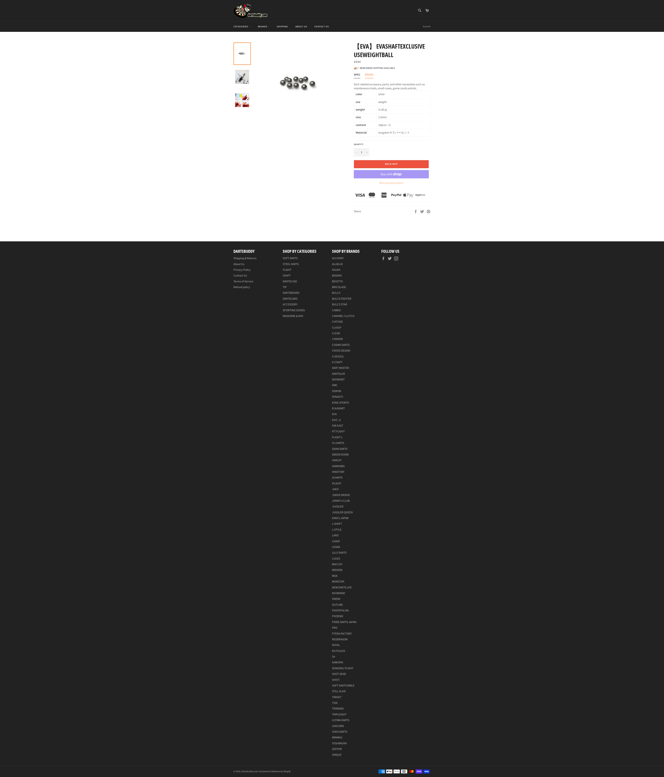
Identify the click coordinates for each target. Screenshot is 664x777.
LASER (336, 541)
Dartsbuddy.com (250, 771)
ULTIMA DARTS (340, 720)
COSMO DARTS (341, 345)
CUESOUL (338, 357)
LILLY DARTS (339, 553)
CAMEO (336, 310)
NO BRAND (338, 593)
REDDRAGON (340, 639)
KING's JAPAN (340, 518)
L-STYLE (337, 530)
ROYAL (336, 645)
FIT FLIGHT (338, 431)
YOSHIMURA (339, 743)
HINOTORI (338, 472)
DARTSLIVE (338, 374)
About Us (301, 26)
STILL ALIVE (339, 691)
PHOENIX (337, 616)
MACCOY (337, 564)
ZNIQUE (337, 755)
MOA (335, 576)
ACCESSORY (290, 304)
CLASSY (336, 328)
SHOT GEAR (339, 674)
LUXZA (336, 559)
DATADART (338, 380)
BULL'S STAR (339, 304)
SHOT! (336, 680)
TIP (285, 287)
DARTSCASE (290, 281)
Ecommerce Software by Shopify (275, 771)
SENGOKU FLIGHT (342, 668)
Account (427, 26)
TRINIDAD (338, 709)
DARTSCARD (290, 299)
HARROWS (338, 466)
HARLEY (337, 460)
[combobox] (419, 11)
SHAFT (287, 276)
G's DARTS (338, 443)
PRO (334, 628)
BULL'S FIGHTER (341, 299)
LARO (335, 535)
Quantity (358, 144)
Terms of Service (243, 281)
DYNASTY (337, 397)
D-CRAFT (337, 362)
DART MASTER (340, 368)
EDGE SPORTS (340, 403)
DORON (336, 391)
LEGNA (336, 547)
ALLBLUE (337, 264)
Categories (241, 26)
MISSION (337, 570)
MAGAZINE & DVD (293, 316)
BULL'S (336, 293)
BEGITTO (337, 281)
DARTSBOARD (291, 293)
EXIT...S (336, 420)
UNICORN (338, 726)
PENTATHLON (340, 610)
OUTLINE (337, 605)
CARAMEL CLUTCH (343, 316)
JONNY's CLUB (341, 501)
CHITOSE (337, 322)
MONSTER (338, 582)
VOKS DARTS (339, 732)
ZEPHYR (337, 749)
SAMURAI (337, 662)
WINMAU (337, 737)
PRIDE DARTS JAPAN (344, 622)
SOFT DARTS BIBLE (343, 686)
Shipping (282, 26)
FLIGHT (287, 270)
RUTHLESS (338, 651)
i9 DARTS (337, 478)
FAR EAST (337, 426)
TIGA (335, 703)
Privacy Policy (242, 270)
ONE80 (336, 599)
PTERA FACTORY (342, 634)
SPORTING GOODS (294, 310)
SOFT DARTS (290, 258)
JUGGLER (337, 507)
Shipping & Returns (244, 258)
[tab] (357, 75)
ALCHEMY (338, 258)
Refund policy (241, 287)
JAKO (335, 489)
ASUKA (336, 270)
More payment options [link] (391, 183)
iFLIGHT (336, 483)
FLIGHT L (337, 437)
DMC (335, 385)
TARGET (337, 697)
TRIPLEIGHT (339, 714)
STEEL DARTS (291, 264)
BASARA (337, 276)
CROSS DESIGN (341, 351)
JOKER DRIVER (341, 495)
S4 (333, 657)
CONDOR (337, 339)
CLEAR (336, 333)
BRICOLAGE (339, 287)
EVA (334, 414)
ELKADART (338, 408)
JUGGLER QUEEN (342, 512)
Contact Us (321, 26)
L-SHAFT (337, 524)
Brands (263, 26)
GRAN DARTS (339, 449)
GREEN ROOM (340, 455)
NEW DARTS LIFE (342, 587)
